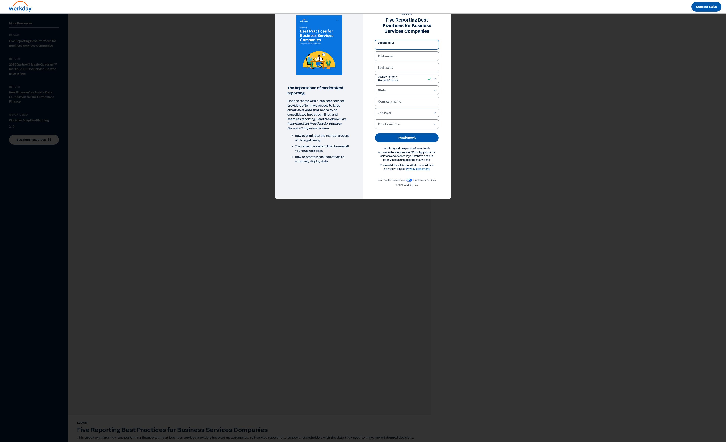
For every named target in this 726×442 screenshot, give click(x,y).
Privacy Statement (418, 169)
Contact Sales (706, 7)
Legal (379, 180)
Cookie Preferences (394, 180)
